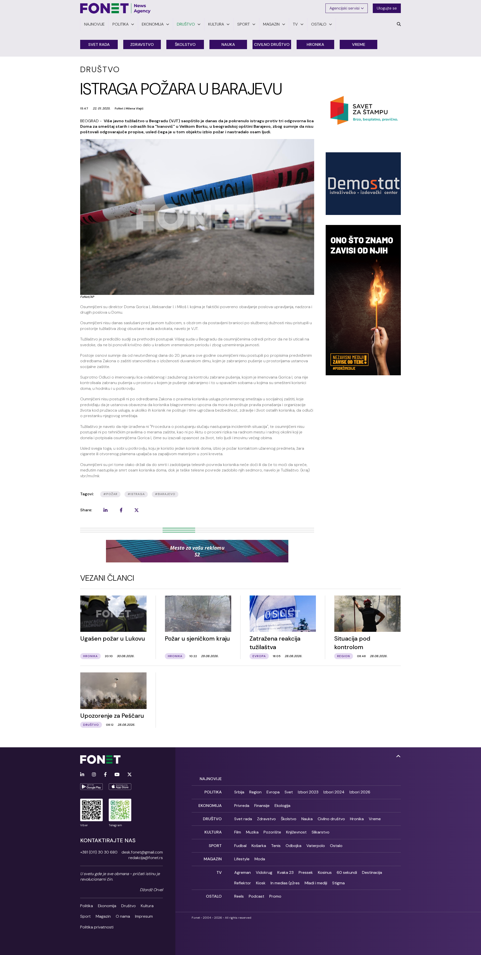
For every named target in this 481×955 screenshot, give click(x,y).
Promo (275, 896)
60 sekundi (347, 872)
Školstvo (185, 44)
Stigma (338, 883)
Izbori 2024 (333, 792)
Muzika (252, 832)
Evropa (273, 792)
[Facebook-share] (121, 510)
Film (237, 832)
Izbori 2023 (308, 792)
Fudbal (240, 845)
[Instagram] (94, 775)
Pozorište (272, 832)
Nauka (228, 44)
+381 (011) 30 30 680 (98, 852)
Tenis (276, 845)
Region (255, 792)
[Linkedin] (82, 775)
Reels (239, 896)
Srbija (239, 792)
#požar (110, 494)
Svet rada (99, 44)
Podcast (256, 896)
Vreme (358, 44)
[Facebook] (105, 775)
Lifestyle (242, 859)
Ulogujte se (387, 8)
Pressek (306, 872)
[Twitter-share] (136, 510)
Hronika (315, 44)
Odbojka (293, 845)
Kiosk (261, 883)
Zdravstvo (142, 44)
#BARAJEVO (165, 494)
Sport (85, 916)
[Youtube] (116, 775)
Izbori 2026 (359, 792)
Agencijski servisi (344, 8)
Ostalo (336, 845)
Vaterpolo (315, 845)
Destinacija (372, 872)
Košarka (259, 845)
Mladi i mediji (316, 883)
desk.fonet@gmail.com (142, 852)
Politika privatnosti (96, 927)
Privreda (241, 805)
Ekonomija (107, 905)
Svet (289, 792)
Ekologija (282, 805)
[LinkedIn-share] (105, 510)
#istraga (136, 494)
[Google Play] (91, 786)
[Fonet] (115, 8)
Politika (86, 905)
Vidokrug (264, 872)
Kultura (147, 905)
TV (219, 872)
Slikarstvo (320, 832)
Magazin (103, 916)
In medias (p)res (285, 883)
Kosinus (325, 872)
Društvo (128, 905)
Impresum (144, 916)
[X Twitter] (129, 775)
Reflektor (242, 883)
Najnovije (211, 778)
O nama (123, 916)
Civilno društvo (272, 44)
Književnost (296, 832)
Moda (260, 859)
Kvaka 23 (285, 872)
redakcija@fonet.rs (146, 857)
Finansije (262, 805)
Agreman (242, 872)
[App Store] (120, 786)
